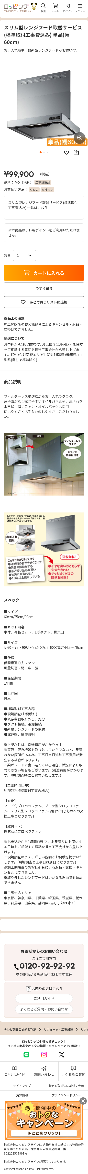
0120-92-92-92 (47, 966)
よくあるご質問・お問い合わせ (44, 1009)
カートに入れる (48, 273)
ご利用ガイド (44, 998)
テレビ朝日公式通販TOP (20, 1029)
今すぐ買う (44, 288)
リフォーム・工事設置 (58, 1029)
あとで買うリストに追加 (48, 302)
